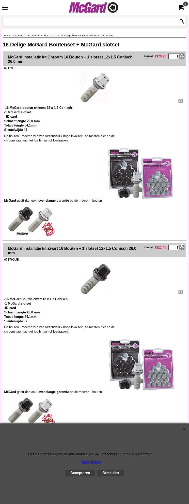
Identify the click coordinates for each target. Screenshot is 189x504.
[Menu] (5, 8)
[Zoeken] (182, 22)
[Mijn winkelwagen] (180, 7)
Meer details (91, 462)
